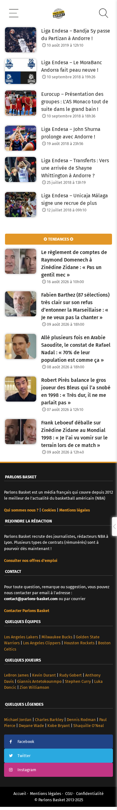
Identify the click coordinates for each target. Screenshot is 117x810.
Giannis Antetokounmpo (39, 681)
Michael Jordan (18, 719)
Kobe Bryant (58, 725)
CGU (68, 793)
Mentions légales (45, 793)
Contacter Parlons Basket (26, 610)
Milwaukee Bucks (56, 637)
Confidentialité (90, 793)
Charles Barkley (49, 719)
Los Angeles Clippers (42, 643)
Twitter (24, 755)
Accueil (19, 793)
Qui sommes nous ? (21, 510)
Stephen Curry (78, 681)
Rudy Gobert (70, 675)
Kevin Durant (44, 675)
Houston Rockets (79, 643)
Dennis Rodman (81, 719)
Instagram (26, 769)
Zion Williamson (34, 687)
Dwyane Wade (31, 725)
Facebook (25, 741)
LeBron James (16, 675)
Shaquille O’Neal (88, 725)
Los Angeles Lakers (21, 637)
